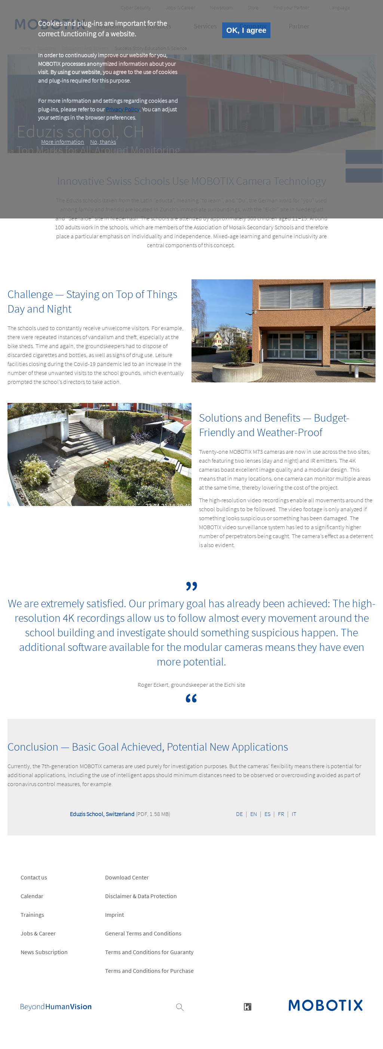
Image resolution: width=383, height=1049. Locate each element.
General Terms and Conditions (143, 933)
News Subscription (44, 952)
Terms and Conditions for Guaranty (149, 952)
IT (294, 813)
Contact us (34, 877)
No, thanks (103, 141)
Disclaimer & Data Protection (141, 896)
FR (281, 813)
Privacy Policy (123, 109)
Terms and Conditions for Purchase (149, 970)
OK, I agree (246, 30)
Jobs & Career (38, 933)
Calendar (32, 896)
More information (62, 141)
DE (239, 813)
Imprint (114, 914)
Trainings (32, 914)
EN (253, 813)
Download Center (127, 877)
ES (267, 813)
